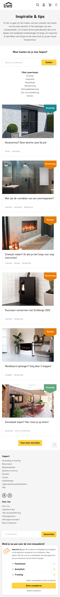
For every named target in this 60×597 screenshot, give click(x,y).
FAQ (3, 487)
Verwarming (30, 85)
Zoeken (49, 62)
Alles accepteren (34, 585)
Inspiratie (30, 79)
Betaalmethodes (8, 467)
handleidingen (29, 33)
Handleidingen (8, 480)
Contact (5, 477)
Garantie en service (10, 470)
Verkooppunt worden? (11, 519)
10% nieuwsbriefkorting (11, 513)
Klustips (30, 75)
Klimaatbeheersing (30, 89)
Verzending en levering (11, 460)
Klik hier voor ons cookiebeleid (29, 555)
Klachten (5, 474)
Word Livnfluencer (9, 523)
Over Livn (6, 506)
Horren (30, 95)
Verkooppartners (8, 516)
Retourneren (7, 464)
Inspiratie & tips (8, 509)
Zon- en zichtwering (30, 92)
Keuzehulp (30, 82)
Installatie (8, 375)
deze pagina (47, 555)
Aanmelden (49, 534)
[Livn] (8, 5)
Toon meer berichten (30, 442)
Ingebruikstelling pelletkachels (14, 484)
